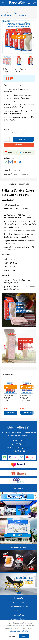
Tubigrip (14, 174)
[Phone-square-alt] (15, 162)
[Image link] (19, 464)
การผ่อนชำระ (19, 615)
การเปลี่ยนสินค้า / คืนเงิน (19, 619)
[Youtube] (27, 457)
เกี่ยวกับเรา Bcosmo (19, 602)
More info (13, 636)
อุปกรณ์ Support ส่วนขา (8, 15)
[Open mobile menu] (3, 3)
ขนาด (6, 129)
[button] (4, 37)
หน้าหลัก (3, 13)
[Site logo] (17, 3)
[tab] (12, 184)
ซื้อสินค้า (18, 145)
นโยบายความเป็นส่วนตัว (19, 607)
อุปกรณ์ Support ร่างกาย (16, 13)
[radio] (6, 132)
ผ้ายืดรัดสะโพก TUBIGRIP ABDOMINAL (25, 398)
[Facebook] (10, 457)
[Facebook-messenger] (10, 162)
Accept (24, 636)
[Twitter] (21, 457)
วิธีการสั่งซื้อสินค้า (18, 611)
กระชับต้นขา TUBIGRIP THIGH (8, 398)
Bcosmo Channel (18, 547)
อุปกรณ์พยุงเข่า (23, 15)
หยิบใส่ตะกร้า (23, 139)
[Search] (29, 3)
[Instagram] (16, 457)
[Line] (6, 162)
